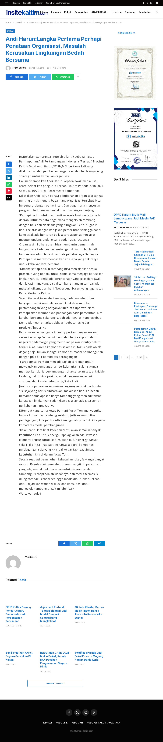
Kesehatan (145, 12)
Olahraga (130, 12)
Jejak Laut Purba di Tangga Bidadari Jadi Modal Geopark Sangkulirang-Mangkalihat (53, 614)
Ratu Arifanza (122, 227)
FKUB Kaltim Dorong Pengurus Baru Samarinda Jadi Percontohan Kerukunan (18, 614)
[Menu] (6, 3)
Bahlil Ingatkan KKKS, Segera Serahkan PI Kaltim (19, 656)
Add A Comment (55, 683)
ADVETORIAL (98, 12)
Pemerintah (81, 12)
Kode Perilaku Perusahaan (58, 3)
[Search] (157, 3)
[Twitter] (9, 171)
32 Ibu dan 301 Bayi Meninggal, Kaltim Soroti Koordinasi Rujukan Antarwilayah (145, 283)
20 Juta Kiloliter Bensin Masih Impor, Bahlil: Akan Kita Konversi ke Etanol (89, 612)
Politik (67, 12)
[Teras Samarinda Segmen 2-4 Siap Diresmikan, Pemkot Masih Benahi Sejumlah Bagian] (122, 256)
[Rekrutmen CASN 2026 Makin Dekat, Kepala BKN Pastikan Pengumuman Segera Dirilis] (55, 639)
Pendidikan (41, 12)
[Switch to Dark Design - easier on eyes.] (156, 12)
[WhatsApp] (9, 184)
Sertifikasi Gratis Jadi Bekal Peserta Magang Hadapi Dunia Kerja (88, 656)
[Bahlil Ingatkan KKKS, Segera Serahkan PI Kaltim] (21, 639)
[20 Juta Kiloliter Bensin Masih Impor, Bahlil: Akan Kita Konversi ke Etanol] (89, 594)
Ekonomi (56, 12)
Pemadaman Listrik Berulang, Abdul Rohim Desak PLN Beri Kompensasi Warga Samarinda (145, 335)
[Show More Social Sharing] (78, 77)
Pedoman (38, 3)
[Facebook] (9, 164)
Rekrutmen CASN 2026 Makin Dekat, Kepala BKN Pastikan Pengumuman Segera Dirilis (54, 659)
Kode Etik (27, 3)
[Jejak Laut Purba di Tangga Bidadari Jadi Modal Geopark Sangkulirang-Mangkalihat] (55, 594)
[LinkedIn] (9, 177)
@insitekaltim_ (127, 32)
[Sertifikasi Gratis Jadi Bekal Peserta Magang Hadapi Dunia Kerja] (89, 639)
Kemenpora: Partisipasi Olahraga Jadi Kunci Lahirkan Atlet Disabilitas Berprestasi (145, 309)
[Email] (9, 197)
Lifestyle (117, 12)
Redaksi (16, 3)
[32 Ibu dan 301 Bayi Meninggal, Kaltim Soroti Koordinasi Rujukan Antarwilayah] (122, 281)
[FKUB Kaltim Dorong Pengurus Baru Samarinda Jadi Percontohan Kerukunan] (21, 594)
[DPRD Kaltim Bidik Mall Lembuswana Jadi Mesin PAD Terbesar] (135, 197)
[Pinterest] (9, 191)
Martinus (20, 68)
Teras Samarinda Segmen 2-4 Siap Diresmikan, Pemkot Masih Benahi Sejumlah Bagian (145, 258)
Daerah (10, 31)
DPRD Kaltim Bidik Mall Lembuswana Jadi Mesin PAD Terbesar (134, 218)
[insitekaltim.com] (27, 12)
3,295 (139, 357)
